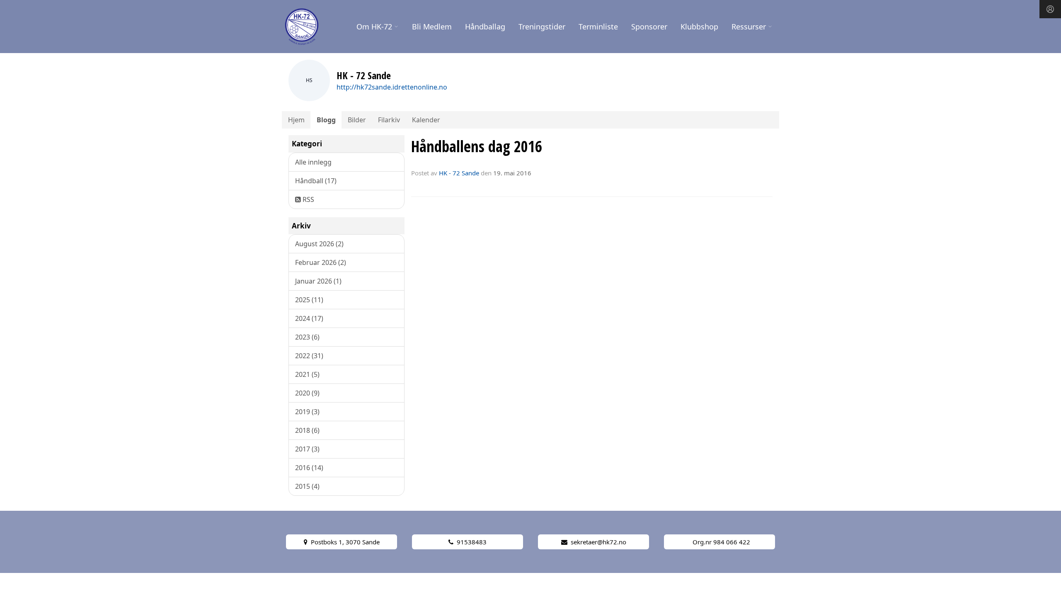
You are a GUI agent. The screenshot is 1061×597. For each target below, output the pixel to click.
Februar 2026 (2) (320, 262)
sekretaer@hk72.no (598, 542)
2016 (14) (309, 467)
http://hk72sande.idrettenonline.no (392, 87)
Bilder (357, 119)
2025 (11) (309, 299)
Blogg (326, 119)
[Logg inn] (1050, 9)
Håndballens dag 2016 (476, 146)
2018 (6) (307, 430)
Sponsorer (649, 27)
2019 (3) (307, 411)
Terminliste (598, 27)
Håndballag (485, 27)
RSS (307, 199)
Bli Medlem (432, 27)
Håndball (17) (316, 180)
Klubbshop (699, 27)
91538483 (472, 542)
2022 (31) (309, 355)
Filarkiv (389, 119)
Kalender (426, 119)
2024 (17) (309, 318)
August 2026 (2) (319, 243)
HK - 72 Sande (459, 173)
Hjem (296, 119)
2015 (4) (307, 486)
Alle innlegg (313, 162)
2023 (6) (307, 337)
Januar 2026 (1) (318, 281)
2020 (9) (307, 393)
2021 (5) (307, 374)
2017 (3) (307, 449)
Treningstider (541, 27)
